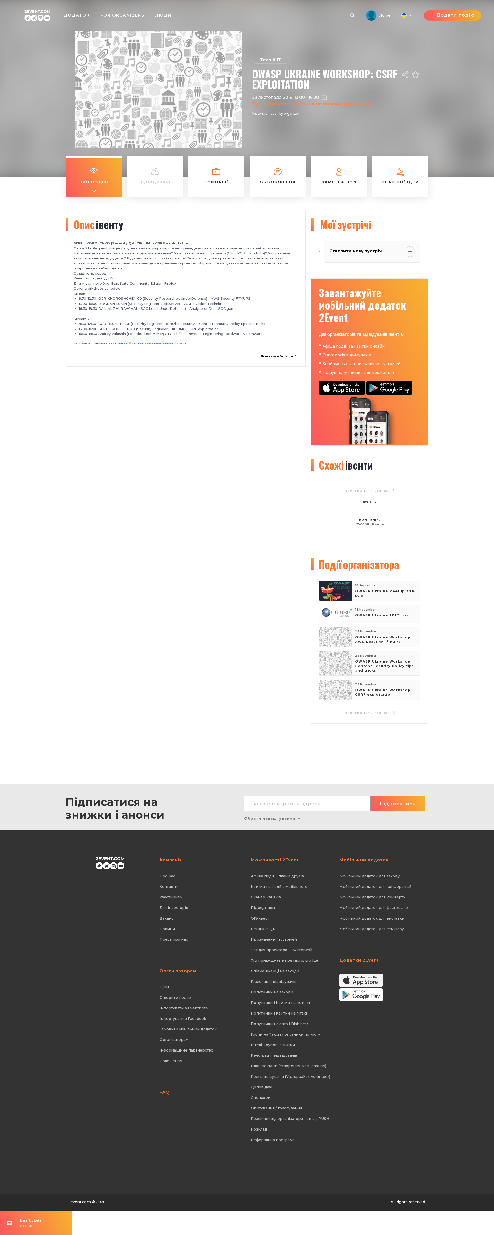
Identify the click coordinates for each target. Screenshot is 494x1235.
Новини (167, 929)
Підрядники (263, 907)
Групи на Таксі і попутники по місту (285, 1034)
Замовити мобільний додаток (188, 1029)
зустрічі (345, 224)
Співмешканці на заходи (275, 971)
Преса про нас (174, 939)
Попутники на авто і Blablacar (279, 1023)
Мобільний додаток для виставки (371, 918)
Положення (171, 1060)
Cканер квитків (266, 897)
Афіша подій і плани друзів (277, 876)
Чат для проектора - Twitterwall (281, 950)
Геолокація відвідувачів (273, 981)
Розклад (259, 1129)
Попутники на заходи (272, 992)
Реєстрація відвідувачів (274, 1055)
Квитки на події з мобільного (279, 886)
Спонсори (260, 1097)
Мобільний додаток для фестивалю (373, 907)
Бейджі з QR (263, 929)
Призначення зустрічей (274, 939)
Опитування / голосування (276, 1108)
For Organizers (122, 15)
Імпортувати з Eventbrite (184, 1008)
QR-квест (260, 918)
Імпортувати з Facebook (183, 1018)
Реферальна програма (273, 1139)
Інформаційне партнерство (186, 1050)
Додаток (77, 15)
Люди (163, 15)
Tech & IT (270, 60)
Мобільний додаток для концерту (372, 897)
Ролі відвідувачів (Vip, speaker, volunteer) (290, 1076)
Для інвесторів (174, 907)
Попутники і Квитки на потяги (280, 1002)
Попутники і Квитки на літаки (279, 1013)
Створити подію (175, 997)
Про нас (167, 876)
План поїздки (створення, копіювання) (288, 1066)
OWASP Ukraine (369, 524)
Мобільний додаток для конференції (375, 886)
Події (359, 564)
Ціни (164, 987)
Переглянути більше (368, 713)
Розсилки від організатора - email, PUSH (290, 1118)
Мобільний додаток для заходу (369, 876)
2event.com (79, 1201)
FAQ (165, 1092)
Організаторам (174, 1039)
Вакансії (168, 918)
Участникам (171, 897)
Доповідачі (261, 1087)
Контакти (169, 886)
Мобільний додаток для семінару (371, 929)
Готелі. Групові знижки (273, 1045)
